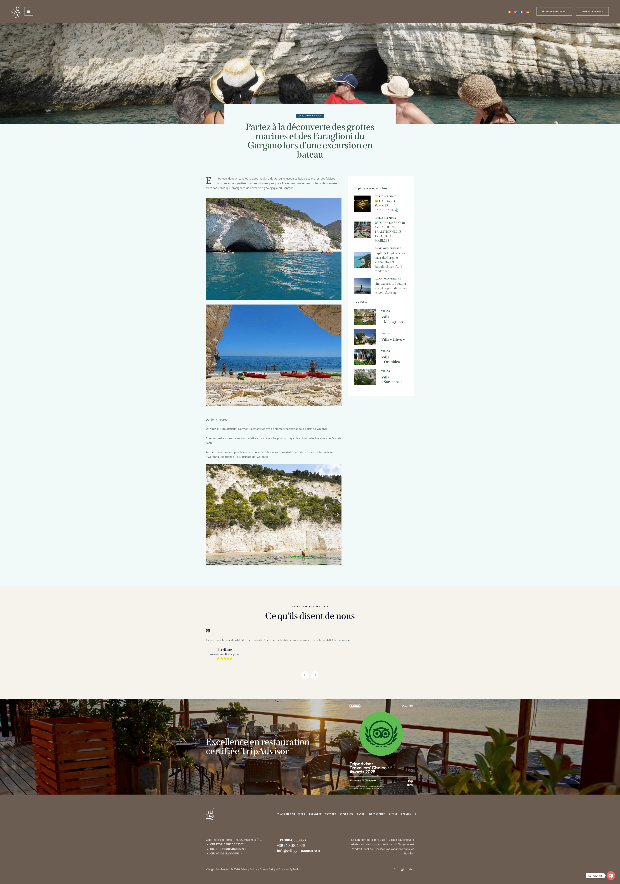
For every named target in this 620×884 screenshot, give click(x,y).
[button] (209, 515)
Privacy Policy (249, 869)
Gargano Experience (310, 116)
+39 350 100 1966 (291, 845)
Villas (385, 311)
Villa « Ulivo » (393, 339)
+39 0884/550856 (291, 840)
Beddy (297, 869)
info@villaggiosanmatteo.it (298, 851)
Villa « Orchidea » (392, 359)
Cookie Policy (268, 869)
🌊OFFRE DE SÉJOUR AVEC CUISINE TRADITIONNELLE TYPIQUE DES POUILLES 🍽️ (390, 231)
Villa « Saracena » (392, 379)
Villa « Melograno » (393, 319)
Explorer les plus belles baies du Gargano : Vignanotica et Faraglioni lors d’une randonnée (390, 262)
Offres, (379, 196)
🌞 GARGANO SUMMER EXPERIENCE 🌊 (386, 205)
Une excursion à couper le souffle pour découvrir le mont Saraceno (391, 288)
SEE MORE (390, 196)
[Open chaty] (611, 875)
